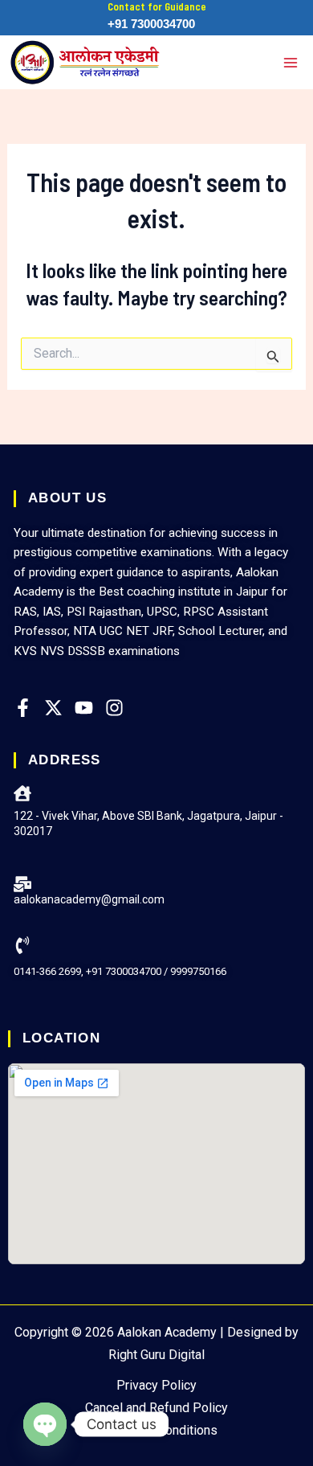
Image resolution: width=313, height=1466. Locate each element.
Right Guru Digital (156, 1354)
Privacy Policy (156, 1385)
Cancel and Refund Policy (156, 1407)
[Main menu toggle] (290, 62)
